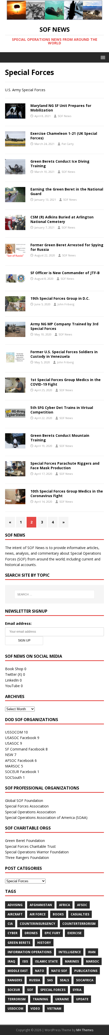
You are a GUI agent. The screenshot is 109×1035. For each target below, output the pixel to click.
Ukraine (62, 999)
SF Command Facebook (25, 749)
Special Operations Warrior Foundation (37, 852)
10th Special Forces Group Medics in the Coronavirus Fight (66, 493)
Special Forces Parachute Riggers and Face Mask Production (64, 465)
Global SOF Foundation (24, 800)
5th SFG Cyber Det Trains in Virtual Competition (61, 410)
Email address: (18, 623)
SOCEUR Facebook (20, 771)
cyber (12, 933)
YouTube (12, 685)
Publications (85, 971)
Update (82, 999)
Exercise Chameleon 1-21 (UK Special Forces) (63, 135)
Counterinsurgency (37, 923)
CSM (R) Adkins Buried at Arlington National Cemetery (62, 219)
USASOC (12, 743)
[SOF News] (54, 16)
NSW (9, 754)
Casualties (80, 914)
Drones (31, 933)
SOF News (64, 116)
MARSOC (12, 766)
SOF (30, 990)
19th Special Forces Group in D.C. (59, 298)
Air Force (38, 914)
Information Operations (29, 952)
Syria (76, 990)
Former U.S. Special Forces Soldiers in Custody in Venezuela (64, 354)
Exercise (74, 933)
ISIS (25, 961)
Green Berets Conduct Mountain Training (59, 437)
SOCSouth (13, 777)
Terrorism (17, 999)
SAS (50, 980)
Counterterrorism (79, 923)
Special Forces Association (27, 806)
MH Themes (84, 1030)
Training (40, 999)
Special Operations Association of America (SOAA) (46, 817)
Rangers (15, 980)
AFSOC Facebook (19, 760)
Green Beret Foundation (25, 840)
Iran (92, 952)
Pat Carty (68, 144)
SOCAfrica (84, 980)
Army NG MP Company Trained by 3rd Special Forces (64, 326)
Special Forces (52, 990)
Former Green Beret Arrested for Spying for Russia (66, 247)
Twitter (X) (13, 674)
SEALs (64, 980)
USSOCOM (14, 732)
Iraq (11, 961)
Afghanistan (41, 905)
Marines (72, 961)
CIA (10, 923)
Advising (15, 905)
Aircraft (15, 914)
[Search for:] (54, 594)
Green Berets (19, 942)
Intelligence (70, 952)
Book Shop (14, 668)
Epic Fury (52, 933)
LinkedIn (12, 680)
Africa (64, 905)
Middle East (18, 971)
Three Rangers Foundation (27, 857)
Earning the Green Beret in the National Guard (66, 191)
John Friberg (66, 304)
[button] (102, 57)
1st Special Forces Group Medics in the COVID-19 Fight (65, 382)
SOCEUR (14, 990)
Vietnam (54, 1008)
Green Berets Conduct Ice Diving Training (59, 163)
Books (58, 914)
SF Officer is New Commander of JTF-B (65, 272)
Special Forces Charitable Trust (30, 846)
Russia (34, 980)
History (44, 942)
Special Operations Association (30, 812)
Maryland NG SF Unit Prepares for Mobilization (60, 107)
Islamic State (46, 961)
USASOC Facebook (20, 737)
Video (35, 1008)
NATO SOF (59, 971)
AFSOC (82, 905)
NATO (39, 971)
